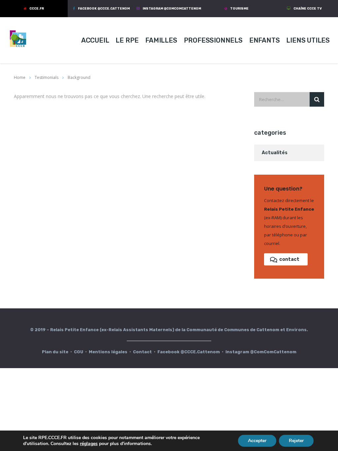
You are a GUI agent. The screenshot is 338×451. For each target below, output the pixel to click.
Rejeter (296, 440)
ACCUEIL (95, 40)
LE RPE (127, 40)
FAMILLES (161, 40)
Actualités (274, 153)
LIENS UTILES (308, 40)
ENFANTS (264, 40)
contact (289, 259)
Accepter (257, 440)
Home (19, 77)
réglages (89, 444)
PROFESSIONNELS (213, 40)
